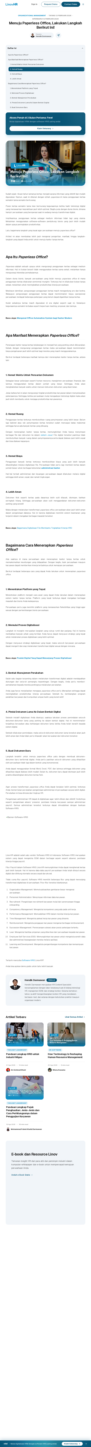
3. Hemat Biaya (16, 74)
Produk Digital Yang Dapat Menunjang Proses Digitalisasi (44, 658)
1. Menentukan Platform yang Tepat (24, 88)
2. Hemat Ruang (16, 69)
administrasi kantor (50, 468)
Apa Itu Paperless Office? (18, 55)
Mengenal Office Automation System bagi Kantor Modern (44, 318)
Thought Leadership (17, 1050)
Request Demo (50, 4)
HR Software (55, 1050)
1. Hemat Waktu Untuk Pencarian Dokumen (27, 64)
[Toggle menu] (83, 4)
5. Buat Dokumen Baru (18, 107)
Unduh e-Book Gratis (20, 1175)
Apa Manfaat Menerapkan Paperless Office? (25, 60)
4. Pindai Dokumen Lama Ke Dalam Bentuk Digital (29, 103)
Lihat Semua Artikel (74, 1017)
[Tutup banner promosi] (86, 1444)
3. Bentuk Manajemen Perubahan (23, 98)
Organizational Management (32, 15)
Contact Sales (70, 4)
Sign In (34, 4)
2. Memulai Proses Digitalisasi (22, 93)
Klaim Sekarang (44, 128)
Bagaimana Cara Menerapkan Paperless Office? (27, 83)
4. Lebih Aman (15, 79)
